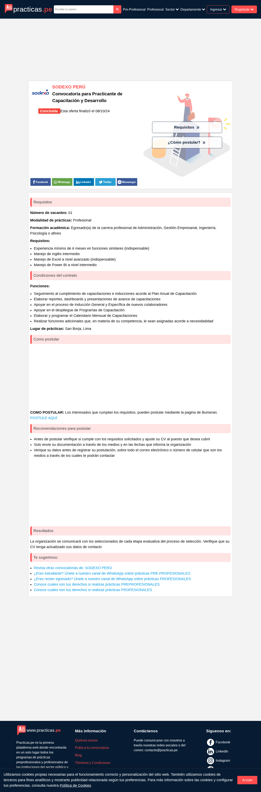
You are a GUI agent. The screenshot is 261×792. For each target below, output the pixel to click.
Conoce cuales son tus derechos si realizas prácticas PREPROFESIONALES (97, 584)
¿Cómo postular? (184, 142)
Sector (170, 9)
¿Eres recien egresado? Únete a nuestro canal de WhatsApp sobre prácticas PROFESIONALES (112, 579)
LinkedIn (221, 751)
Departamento (191, 9)
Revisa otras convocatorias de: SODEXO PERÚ (73, 568)
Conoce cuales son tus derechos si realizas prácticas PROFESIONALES (93, 590)
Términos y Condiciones (92, 762)
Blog (78, 755)
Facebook (222, 742)
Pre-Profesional (134, 9)
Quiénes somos (86, 740)
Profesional (155, 9)
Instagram (222, 760)
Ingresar (216, 9)
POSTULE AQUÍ (43, 418)
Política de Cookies (75, 785)
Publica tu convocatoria (92, 747)
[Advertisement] (130, 48)
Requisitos (184, 127)
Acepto (247, 780)
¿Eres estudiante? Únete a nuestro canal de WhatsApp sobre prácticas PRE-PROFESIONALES (112, 573)
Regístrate (242, 9)
